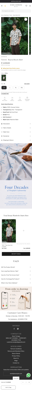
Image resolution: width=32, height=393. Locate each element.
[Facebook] (14, 328)
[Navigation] (1, 5)
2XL (22, 87)
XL (16, 87)
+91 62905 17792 (5, 93)
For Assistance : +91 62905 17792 (17, 319)
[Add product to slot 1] (24, 231)
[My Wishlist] (26, 5)
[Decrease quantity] (23, 382)
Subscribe (16, 378)
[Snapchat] (18, 328)
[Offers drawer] (5, 5)
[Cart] (30, 5)
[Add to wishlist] (25, 19)
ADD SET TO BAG (16, 254)
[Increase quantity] (29, 382)
